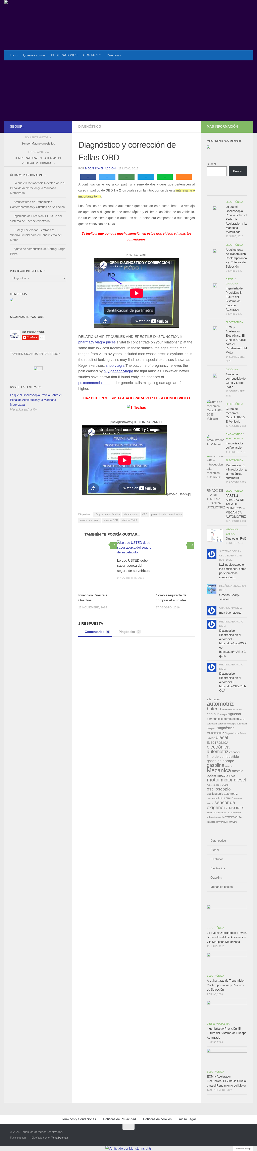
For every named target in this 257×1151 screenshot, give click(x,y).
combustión (231, 718)
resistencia (212, 798)
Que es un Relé (236, 538)
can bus (213, 714)
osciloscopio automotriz (222, 793)
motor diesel (233, 779)
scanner (238, 798)
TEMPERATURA (233, 817)
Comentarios (97, 632)
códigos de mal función (107, 514)
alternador (213, 699)
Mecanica (219, 770)
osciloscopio (219, 789)
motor (213, 779)
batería (214, 708)
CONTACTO (92, 55)
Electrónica (234, 202)
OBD (144, 514)
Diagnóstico (89, 126)
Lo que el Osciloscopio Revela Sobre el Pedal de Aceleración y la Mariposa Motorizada (37, 188)
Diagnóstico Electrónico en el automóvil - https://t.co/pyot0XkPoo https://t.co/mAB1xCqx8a (233, 643)
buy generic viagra (118, 371)
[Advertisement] (128, 90)
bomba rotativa (229, 709)
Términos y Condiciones (78, 1119)
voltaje (232, 821)
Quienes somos (34, 55)
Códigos (211, 728)
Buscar (211, 164)
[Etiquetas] (242, 191)
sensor (210, 803)
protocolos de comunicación (166, 514)
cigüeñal (234, 714)
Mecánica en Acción (100, 168)
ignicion (228, 766)
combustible (215, 718)
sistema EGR (111, 520)
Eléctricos (216, 859)
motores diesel (214, 785)
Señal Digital (213, 812)
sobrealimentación (215, 817)
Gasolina (232, 283)
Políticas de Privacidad (119, 1119)
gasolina (215, 765)
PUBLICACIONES (64, 55)
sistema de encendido (230, 812)
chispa (223, 714)
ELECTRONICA (217, 742)
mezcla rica (226, 775)
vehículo (223, 822)
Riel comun (225, 798)
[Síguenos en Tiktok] (63, 126)
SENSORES (234, 808)
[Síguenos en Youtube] (57, 126)
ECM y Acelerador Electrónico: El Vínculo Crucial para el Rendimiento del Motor (35, 234)
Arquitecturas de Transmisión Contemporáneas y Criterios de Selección (236, 258)
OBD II (225, 785)
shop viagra (115, 366)
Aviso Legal (187, 1119)
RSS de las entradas (26, 387)
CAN (239, 709)
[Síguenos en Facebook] (51, 126)
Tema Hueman (59, 1137)
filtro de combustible (223, 756)
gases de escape (220, 761)
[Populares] (222, 191)
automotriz (220, 703)
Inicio (13, 55)
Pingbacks (129, 632)
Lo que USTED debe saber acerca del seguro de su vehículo (133, 566)
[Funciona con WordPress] (28, 1137)
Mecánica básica (221, 886)
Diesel (230, 279)
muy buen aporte (230, 612)
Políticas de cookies (157, 1119)
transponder (213, 822)
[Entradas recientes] (212, 191)
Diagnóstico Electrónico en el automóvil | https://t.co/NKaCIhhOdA (232, 682)
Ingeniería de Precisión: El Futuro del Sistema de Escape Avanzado (226, 1033)
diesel (222, 737)
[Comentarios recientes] (232, 191)
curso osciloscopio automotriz (232, 723)
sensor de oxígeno (90, 520)
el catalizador (131, 514)
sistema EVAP (129, 520)
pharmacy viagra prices (97, 342)
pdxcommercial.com (94, 383)
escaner (234, 752)
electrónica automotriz (218, 749)
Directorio (114, 55)
